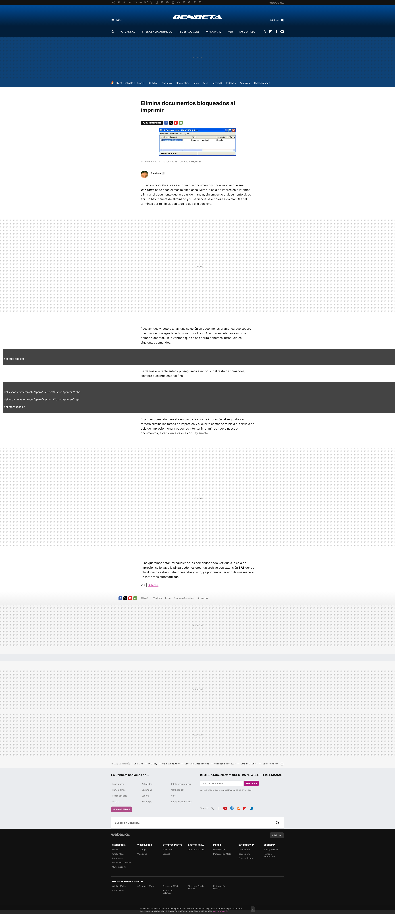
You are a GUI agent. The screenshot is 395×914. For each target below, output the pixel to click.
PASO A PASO (247, 31)
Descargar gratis (262, 83)
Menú (119, 20)
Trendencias (244, 849)
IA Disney (153, 763)
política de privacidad (241, 790)
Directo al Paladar (196, 849)
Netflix (115, 801)
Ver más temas (121, 809)
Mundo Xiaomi (119, 867)
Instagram (231, 83)
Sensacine (168, 849)
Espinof (166, 854)
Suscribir (251, 783)
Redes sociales (119, 795)
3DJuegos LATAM (145, 886)
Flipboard (270, 31)
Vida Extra (142, 854)
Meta (196, 83)
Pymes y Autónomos (269, 855)
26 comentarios (153, 122)
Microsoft (217, 83)
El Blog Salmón (271, 849)
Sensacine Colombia (168, 891)
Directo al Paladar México (196, 887)
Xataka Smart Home (121, 862)
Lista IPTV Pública (249, 763)
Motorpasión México (219, 887)
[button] (157, 173)
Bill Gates (152, 83)
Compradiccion (246, 858)
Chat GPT (139, 763)
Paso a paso (118, 784)
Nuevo (274, 20)
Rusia (205, 83)
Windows (157, 598)
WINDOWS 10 (213, 31)
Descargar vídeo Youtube (197, 763)
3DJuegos (142, 849)
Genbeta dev (177, 789)
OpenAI (140, 83)
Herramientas (118, 789)
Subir (275, 835)
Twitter (265, 31)
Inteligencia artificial (181, 784)
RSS (238, 807)
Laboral (145, 795)
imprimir (204, 598)
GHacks (153, 585)
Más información (220, 911)
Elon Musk (167, 83)
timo (173, 795)
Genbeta (197, 17)
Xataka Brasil (118, 890)
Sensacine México (171, 886)
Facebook (276, 31)
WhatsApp (147, 801)
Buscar (277, 822)
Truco (167, 598)
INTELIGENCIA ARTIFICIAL (157, 31)
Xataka (115, 849)
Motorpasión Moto (222, 854)
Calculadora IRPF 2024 (225, 763)
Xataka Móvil (118, 854)
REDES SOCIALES (189, 31)
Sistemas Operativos (184, 598)
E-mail (181, 123)
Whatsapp (245, 83)
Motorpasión (219, 849)
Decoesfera (244, 854)
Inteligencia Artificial (181, 801)
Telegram (282, 31)
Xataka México (119, 886)
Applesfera (117, 858)
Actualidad (147, 784)
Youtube (225, 807)
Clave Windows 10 (171, 763)
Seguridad (147, 789)
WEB (230, 31)
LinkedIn (251, 807)
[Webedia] (120, 834)
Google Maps (182, 83)
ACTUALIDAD (127, 31)
